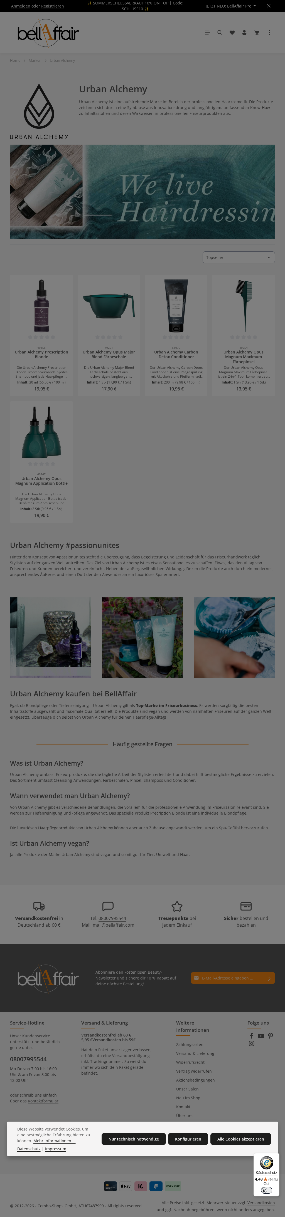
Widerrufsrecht (190, 1062)
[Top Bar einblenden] (269, 32)
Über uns (184, 1115)
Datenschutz (29, 1148)
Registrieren (52, 6)
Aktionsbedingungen (195, 1080)
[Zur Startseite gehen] (47, 32)
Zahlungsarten (189, 1044)
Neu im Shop (188, 1097)
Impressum (55, 1148)
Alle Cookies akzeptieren (240, 1139)
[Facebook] (252, 1037)
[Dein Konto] (244, 32)
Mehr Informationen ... (54, 1140)
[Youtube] (261, 1037)
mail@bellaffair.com (113, 925)
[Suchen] (219, 32)
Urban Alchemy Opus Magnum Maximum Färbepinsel (243, 357)
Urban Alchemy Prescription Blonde (41, 355)
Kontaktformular (43, 1101)
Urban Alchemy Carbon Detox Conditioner (176, 355)
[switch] (266, 1190)
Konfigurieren (188, 1139)
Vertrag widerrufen (194, 1071)
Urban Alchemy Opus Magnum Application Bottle (41, 481)
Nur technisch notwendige (134, 1139)
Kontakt (183, 1106)
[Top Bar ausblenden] (269, 6)
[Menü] (207, 32)
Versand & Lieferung (195, 1053)
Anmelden (20, 6)
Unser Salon (187, 1089)
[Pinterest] (270, 1037)
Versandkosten (261, 1202)
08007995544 (112, 918)
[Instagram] (252, 1045)
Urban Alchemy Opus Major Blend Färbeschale (109, 355)
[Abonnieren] (269, 978)
